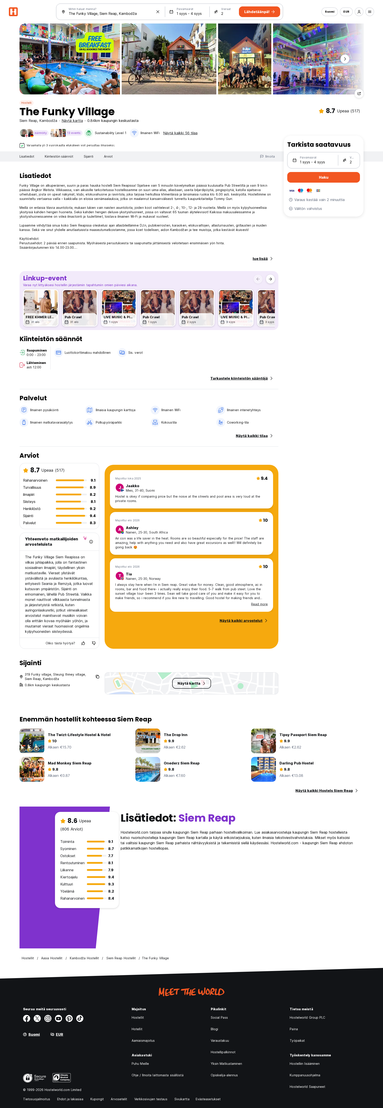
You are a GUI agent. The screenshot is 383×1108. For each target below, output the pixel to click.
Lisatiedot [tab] (27, 156)
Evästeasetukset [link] (208, 1099)
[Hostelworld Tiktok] (79, 1018)
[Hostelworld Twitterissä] (37, 1018)
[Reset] (157, 11)
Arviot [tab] (108, 156)
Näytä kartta (72, 120)
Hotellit (137, 1029)
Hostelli (26, 102)
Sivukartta (182, 1099)
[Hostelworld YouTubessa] (58, 1018)
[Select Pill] (359, 11)
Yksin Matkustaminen (226, 1063)
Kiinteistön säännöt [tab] (59, 156)
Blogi (214, 1029)
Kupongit (97, 1099)
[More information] (91, 541)
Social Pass (219, 1017)
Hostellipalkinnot (223, 1052)
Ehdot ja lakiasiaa (70, 1099)
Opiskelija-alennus (224, 1075)
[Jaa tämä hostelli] (359, 93)
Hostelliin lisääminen (305, 1063)
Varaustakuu (220, 1040)
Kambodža (48, 120)
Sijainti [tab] (88, 156)
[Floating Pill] (344, 59)
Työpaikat (297, 1040)
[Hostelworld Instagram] (47, 1018)
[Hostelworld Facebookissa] (26, 1018)
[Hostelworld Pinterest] (69, 1018)
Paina (294, 1029)
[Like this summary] (83, 643)
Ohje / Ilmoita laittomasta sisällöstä (158, 1075)
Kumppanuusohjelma (305, 1075)
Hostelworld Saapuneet (307, 1086)
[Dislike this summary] (93, 643)
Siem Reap (28, 120)
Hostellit (138, 1017)
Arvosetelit (119, 1099)
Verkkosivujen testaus (150, 1099)
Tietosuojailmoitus (36, 1099)
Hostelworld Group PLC (307, 1017)
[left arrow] (258, 279)
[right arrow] (270, 279)
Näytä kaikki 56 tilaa (180, 133)
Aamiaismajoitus (143, 1040)
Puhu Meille (140, 1063)
